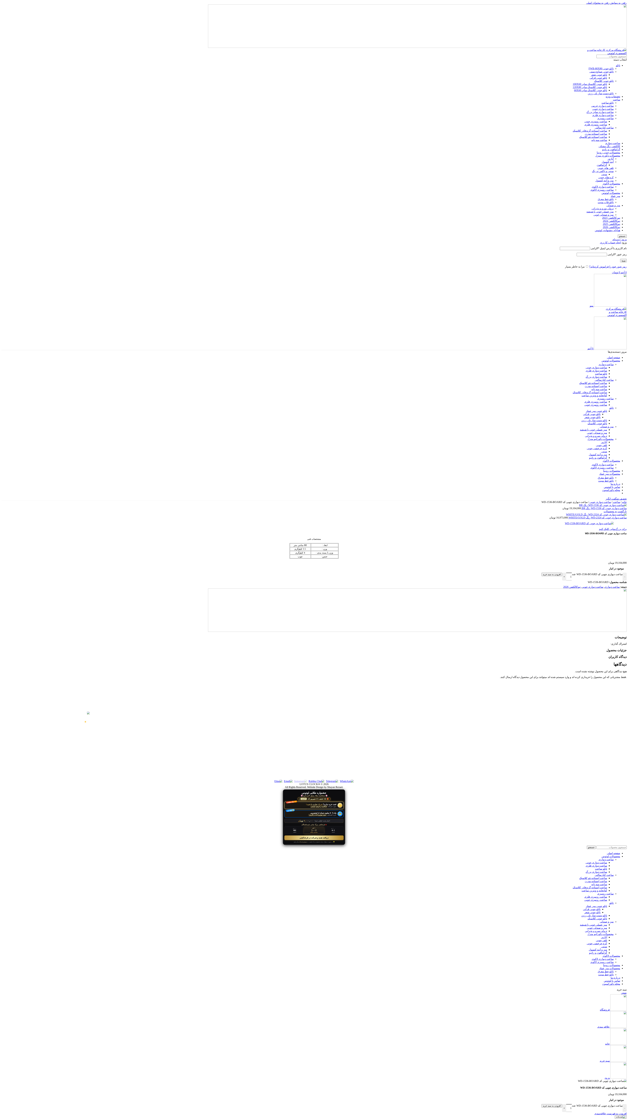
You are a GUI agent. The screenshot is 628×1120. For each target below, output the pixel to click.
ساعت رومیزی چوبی (595, 121)
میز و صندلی (613, 205)
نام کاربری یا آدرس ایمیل (609, 248)
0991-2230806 (170, 731)
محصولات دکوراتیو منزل (600, 439)
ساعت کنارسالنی (604, 127)
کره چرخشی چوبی (597, 448)
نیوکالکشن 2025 (611, 224)
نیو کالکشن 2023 (611, 217)
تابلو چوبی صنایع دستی (601, 71)
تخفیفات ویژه (613, 96)
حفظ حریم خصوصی (452, 716)
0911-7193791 (170, 721)
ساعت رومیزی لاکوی (602, 189)
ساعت (616, 99)
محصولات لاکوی (611, 183)
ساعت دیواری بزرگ (596, 376)
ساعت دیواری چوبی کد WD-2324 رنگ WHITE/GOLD (597, 517)
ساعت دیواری (612, 143)
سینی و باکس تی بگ (603, 171)
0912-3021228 (170, 753)
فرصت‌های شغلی (453, 757)
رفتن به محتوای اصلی (598, 2)
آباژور (611, 158)
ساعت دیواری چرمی (602, 105)
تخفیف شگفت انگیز (616, 498)
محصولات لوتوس (611, 193)
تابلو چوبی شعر (599, 74)
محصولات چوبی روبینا (608, 152)
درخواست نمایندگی (452, 751)
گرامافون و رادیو (611, 149)
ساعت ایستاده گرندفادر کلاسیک (590, 130)
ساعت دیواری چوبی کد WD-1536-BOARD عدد (597, 574)
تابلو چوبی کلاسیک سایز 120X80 (590, 87)
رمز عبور (617, 254)
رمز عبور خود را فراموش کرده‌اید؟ (608, 266)
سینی (604, 174)
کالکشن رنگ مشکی (609, 146)
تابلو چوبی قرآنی (598, 77)
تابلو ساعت (608, 102)
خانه (624, 502)
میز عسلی (613, 739)
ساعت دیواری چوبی (603, 109)
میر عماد (615, 196)
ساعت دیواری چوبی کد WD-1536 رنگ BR (604, 508)
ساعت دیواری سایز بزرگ (600, 112)
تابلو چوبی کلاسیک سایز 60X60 (590, 90)
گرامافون (602, 165)
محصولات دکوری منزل (607, 155)
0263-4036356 (170, 769)
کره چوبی (614, 745)
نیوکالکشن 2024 (611, 221)
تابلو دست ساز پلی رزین (601, 93)
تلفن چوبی (601, 445)
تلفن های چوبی (606, 168)
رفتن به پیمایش (618, 2)
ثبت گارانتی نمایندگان (451, 733)
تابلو (618, 65)
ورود (623, 260)
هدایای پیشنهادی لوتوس (607, 230)
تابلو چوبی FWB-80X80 (601, 68)
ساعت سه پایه (599, 140)
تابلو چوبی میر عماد (596, 411)
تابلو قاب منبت (606, 202)
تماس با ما (457, 739)
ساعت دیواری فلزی (603, 115)
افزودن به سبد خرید (552, 574)
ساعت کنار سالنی (609, 727)
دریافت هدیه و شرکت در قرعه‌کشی (314, 838)
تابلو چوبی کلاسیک (604, 81)
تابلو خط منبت (606, 480)
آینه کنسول (608, 161)
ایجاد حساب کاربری (610, 242)
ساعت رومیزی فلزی (595, 124)
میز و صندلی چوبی (603, 214)
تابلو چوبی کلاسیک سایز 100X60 (590, 84)
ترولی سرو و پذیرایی (603, 208)
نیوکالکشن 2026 (611, 227)
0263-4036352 (170, 764)
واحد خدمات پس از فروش (449, 745)
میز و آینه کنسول (604, 180)
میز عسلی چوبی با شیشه (600, 211)
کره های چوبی (606, 177)
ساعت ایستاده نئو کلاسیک (593, 137)
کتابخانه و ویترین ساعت (594, 395)
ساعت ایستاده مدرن (596, 133)
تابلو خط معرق (606, 199)
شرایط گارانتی (454, 722)
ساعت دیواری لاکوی (603, 186)
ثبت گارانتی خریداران (451, 727)
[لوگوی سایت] (606, 53)
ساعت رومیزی (605, 118)
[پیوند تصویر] (417, 630)
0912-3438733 (170, 742)
